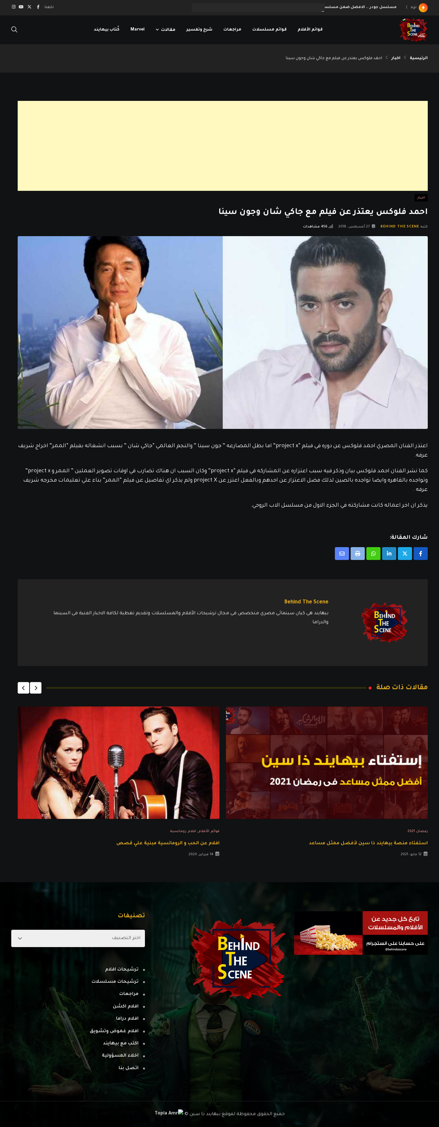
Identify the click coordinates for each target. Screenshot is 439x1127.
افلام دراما (127, 1019)
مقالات (168, 30)
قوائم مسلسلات (269, 30)
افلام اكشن (126, 1006)
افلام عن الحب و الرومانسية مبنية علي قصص (168, 843)
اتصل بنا (129, 1068)
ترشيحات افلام (122, 969)
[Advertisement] (235, 146)
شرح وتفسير (199, 30)
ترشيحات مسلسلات (115, 982)
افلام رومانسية (183, 831)
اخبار (395, 58)
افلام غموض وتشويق (114, 1031)
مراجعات (232, 30)
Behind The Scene (400, 227)
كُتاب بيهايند (107, 30)
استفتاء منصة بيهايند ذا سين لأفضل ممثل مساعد (368, 843)
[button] (35, 688)
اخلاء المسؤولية (120, 1056)
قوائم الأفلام (310, 30)
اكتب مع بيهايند (121, 1043)
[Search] (14, 30)
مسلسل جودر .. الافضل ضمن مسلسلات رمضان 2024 (345, 7)
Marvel (137, 30)
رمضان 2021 (418, 831)
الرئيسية (419, 58)
